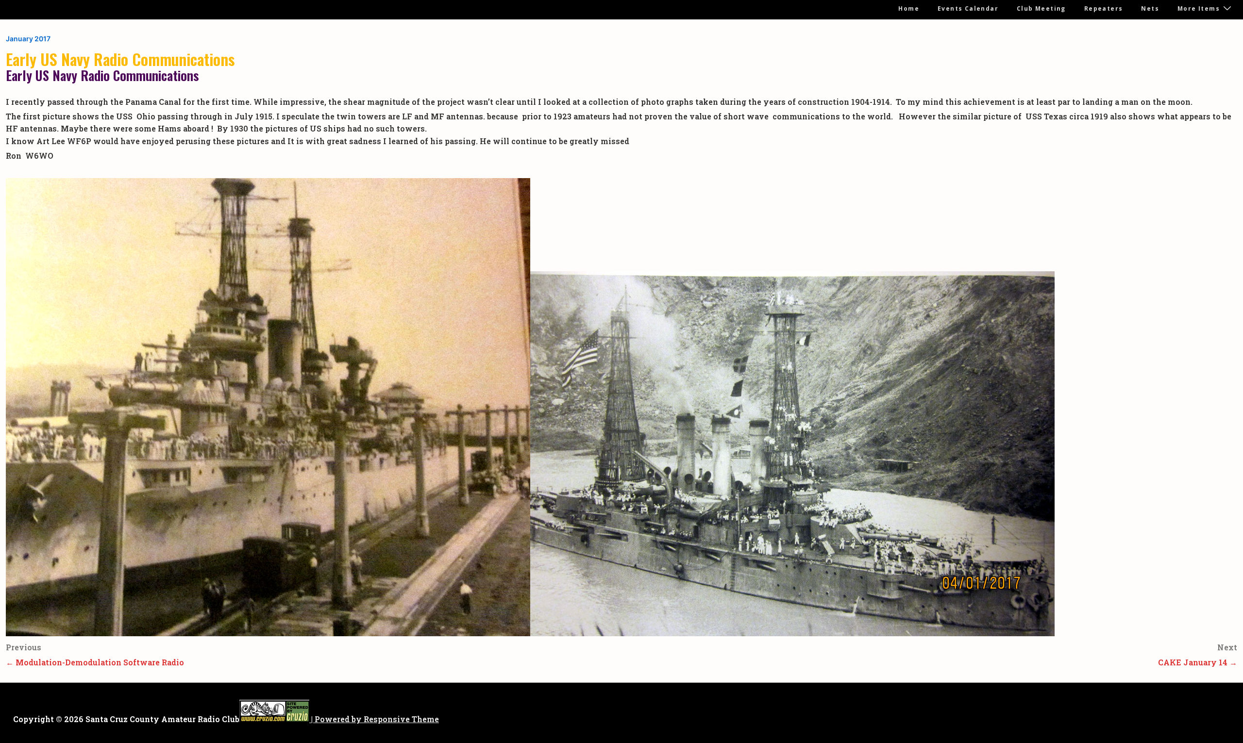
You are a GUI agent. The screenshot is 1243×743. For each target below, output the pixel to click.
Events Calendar (968, 8)
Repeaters (1103, 8)
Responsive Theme (401, 719)
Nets (1150, 8)
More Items (1198, 8)
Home (908, 8)
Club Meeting (1041, 8)
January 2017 (28, 38)
